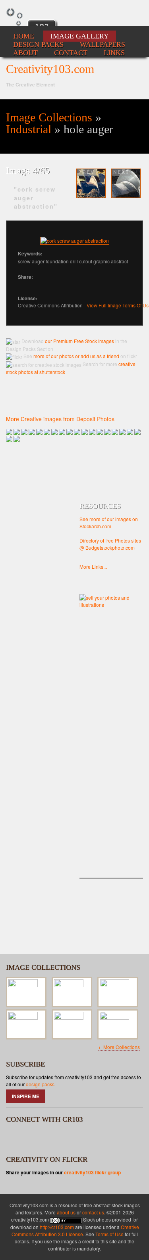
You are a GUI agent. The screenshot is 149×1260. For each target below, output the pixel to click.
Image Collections (49, 117)
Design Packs (38, 44)
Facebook (15, 1138)
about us (66, 1212)
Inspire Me (25, 1096)
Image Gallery (79, 36)
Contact (70, 53)
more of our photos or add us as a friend (75, 356)
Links (114, 53)
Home (23, 36)
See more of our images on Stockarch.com (108, 522)
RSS (57, 1138)
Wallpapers (102, 44)
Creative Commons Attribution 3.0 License (75, 1230)
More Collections (121, 1046)
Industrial (28, 129)
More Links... (93, 566)
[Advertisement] (111, 751)
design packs (40, 1084)
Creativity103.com (50, 68)
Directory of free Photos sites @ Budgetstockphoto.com (110, 544)
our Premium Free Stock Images (79, 341)
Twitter (36, 1138)
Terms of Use (109, 1234)
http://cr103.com (57, 1227)
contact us (93, 1212)
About (25, 53)
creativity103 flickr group (92, 1172)
